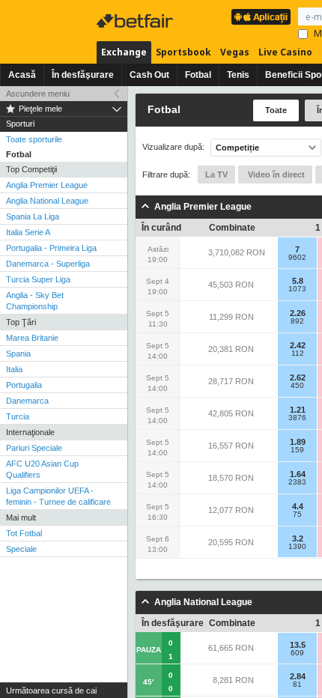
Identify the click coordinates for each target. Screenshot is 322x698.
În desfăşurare (83, 75)
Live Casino (285, 52)
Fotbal (198, 75)
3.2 (297, 538)
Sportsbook (183, 52)
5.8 (297, 281)
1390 (297, 546)
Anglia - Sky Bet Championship (35, 301)
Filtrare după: (166, 174)
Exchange (124, 52)
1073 (297, 289)
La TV (216, 174)
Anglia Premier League (47, 184)
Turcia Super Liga (38, 279)
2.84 (298, 676)
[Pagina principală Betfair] (136, 21)
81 (297, 684)
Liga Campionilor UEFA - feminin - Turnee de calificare (58, 496)
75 (297, 514)
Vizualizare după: (173, 147)
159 (297, 450)
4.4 (297, 506)
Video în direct (275, 174)
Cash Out (149, 75)
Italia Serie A (28, 232)
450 (297, 385)
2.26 (298, 313)
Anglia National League (47, 200)
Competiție (237, 147)
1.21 (298, 409)
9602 (297, 257)
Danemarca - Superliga (48, 263)
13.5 (298, 645)
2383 (297, 482)
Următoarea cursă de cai (51, 690)
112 (297, 353)
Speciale (21, 548)
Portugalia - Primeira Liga (51, 247)
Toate (276, 110)
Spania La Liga (32, 216)
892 (297, 321)
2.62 (298, 377)
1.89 (298, 442)
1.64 (298, 474)
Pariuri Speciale (34, 447)
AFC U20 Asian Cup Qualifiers (42, 469)
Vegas (234, 52)
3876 (297, 418)
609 (297, 653)
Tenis (238, 75)
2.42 (298, 345)
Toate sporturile (34, 139)
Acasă (22, 75)
